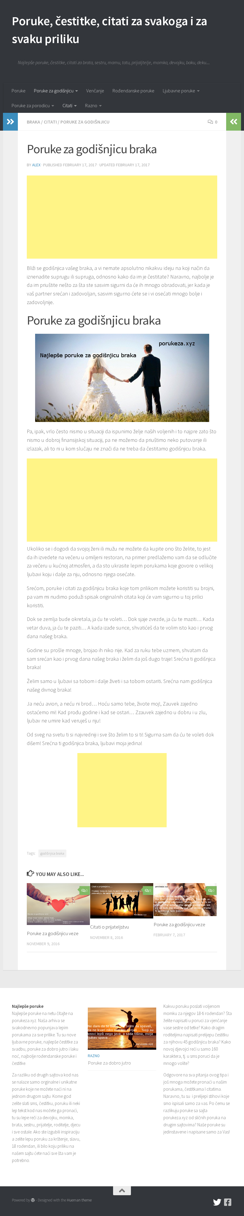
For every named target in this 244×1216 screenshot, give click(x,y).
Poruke (19, 91)
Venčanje (95, 91)
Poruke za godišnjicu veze (53, 933)
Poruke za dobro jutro (109, 1063)
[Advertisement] (122, 217)
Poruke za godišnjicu (53, 91)
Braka (33, 122)
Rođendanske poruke (133, 91)
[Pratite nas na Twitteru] (217, 1202)
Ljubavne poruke (179, 91)
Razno (91, 105)
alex (36, 164)
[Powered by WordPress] (33, 1200)
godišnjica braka (52, 853)
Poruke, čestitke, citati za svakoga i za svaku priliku (109, 29)
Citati (67, 105)
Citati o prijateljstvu (109, 927)
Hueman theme (79, 1200)
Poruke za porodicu (31, 105)
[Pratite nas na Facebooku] (228, 1202)
